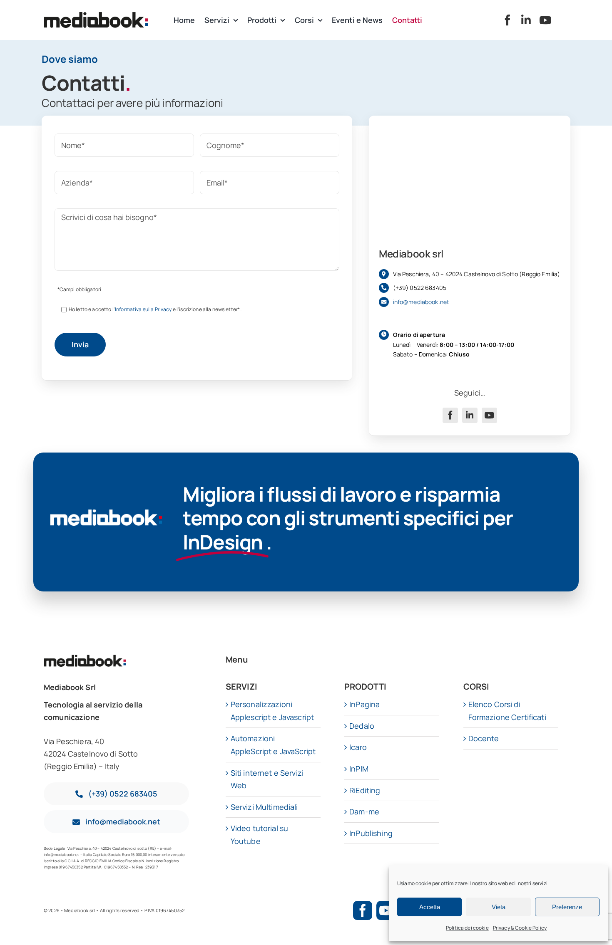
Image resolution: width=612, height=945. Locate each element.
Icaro (358, 747)
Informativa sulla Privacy (143, 309)
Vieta (498, 906)
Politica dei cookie (467, 927)
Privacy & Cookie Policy (520, 927)
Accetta (429, 906)
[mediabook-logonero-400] (96, 16)
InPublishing (371, 833)
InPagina (364, 704)
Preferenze (567, 906)
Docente (483, 738)
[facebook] (507, 20)
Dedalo (361, 726)
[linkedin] (526, 20)
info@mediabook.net (421, 302)
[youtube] (545, 20)
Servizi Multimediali (264, 807)
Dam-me (364, 811)
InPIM (358, 769)
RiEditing (364, 790)
